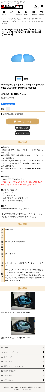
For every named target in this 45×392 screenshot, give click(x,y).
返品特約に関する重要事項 (13, 114)
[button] (36, 6)
